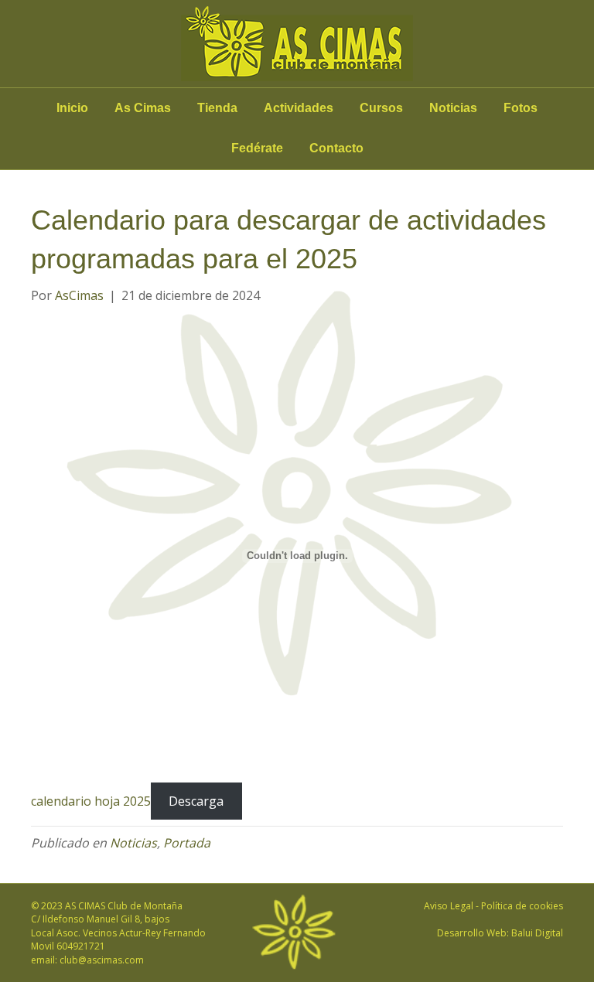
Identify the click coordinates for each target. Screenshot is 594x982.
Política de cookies (522, 905)
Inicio (72, 107)
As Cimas (142, 107)
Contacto (336, 148)
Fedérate (257, 148)
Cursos (381, 107)
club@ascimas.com (102, 960)
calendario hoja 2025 (91, 801)
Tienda (217, 107)
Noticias (453, 107)
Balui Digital (537, 932)
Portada (186, 842)
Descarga (196, 801)
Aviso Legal (448, 905)
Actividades (298, 107)
